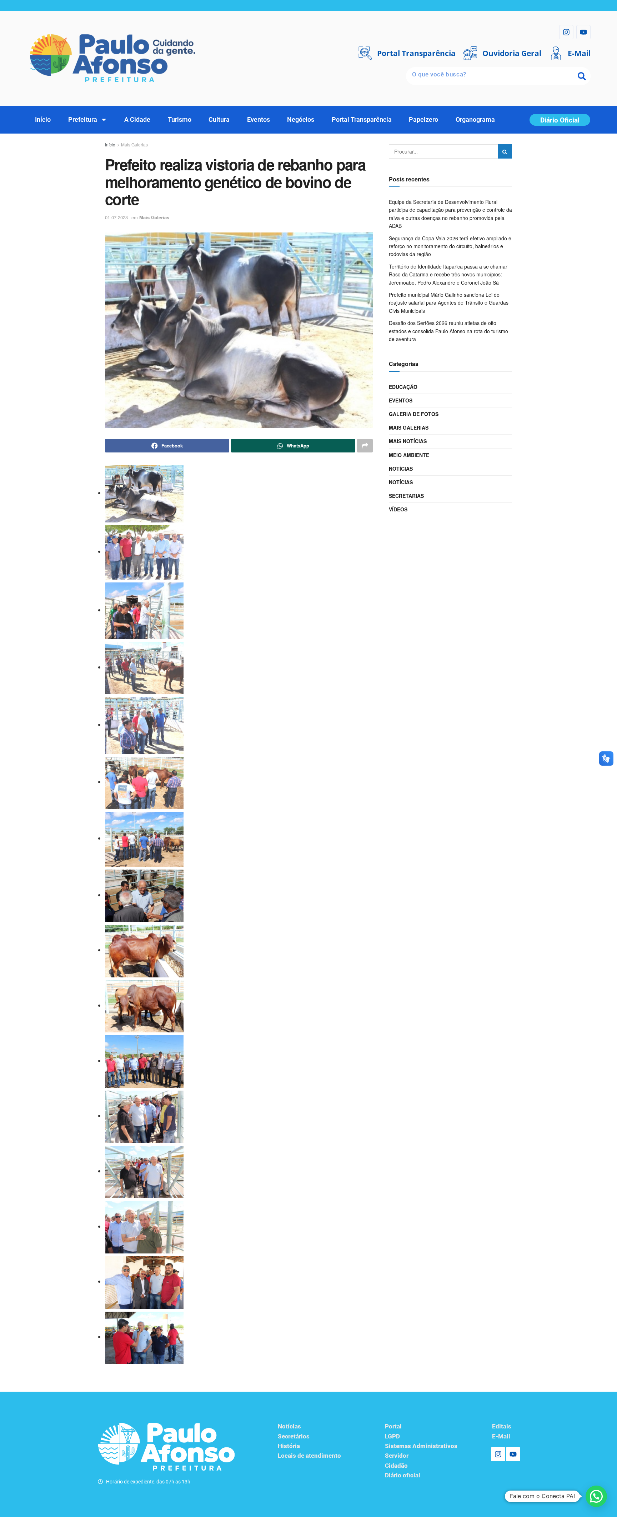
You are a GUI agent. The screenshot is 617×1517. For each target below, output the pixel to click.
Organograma (475, 119)
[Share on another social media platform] (365, 445)
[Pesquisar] (582, 76)
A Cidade (137, 119)
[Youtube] (583, 32)
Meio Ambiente (409, 455)
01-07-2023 (116, 217)
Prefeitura (82, 119)
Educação (403, 386)
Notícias (401, 468)
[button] (596, 1496)
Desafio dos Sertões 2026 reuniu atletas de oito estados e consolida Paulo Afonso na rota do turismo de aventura (448, 330)
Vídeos (398, 509)
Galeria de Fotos (413, 413)
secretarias (406, 495)
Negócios (300, 119)
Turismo (179, 119)
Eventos (258, 119)
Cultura (219, 119)
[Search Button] (505, 151)
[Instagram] (566, 32)
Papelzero (423, 119)
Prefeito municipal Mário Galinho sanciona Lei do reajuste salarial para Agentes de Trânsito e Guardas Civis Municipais (448, 302)
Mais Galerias (134, 144)
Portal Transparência (362, 119)
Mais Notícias (408, 441)
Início (43, 119)
